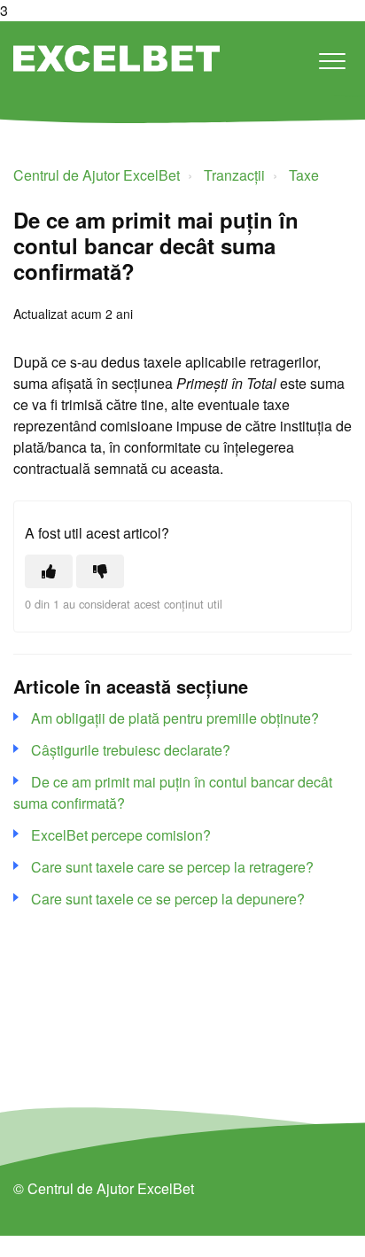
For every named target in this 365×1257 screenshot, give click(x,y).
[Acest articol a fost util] (49, 571)
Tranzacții (234, 175)
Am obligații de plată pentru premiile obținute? (175, 718)
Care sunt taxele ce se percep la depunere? (168, 898)
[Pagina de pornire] (116, 58)
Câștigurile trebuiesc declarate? (130, 750)
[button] (332, 61)
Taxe (304, 175)
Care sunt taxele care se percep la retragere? (172, 867)
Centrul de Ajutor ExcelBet (96, 175)
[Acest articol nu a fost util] (100, 571)
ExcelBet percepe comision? (121, 835)
